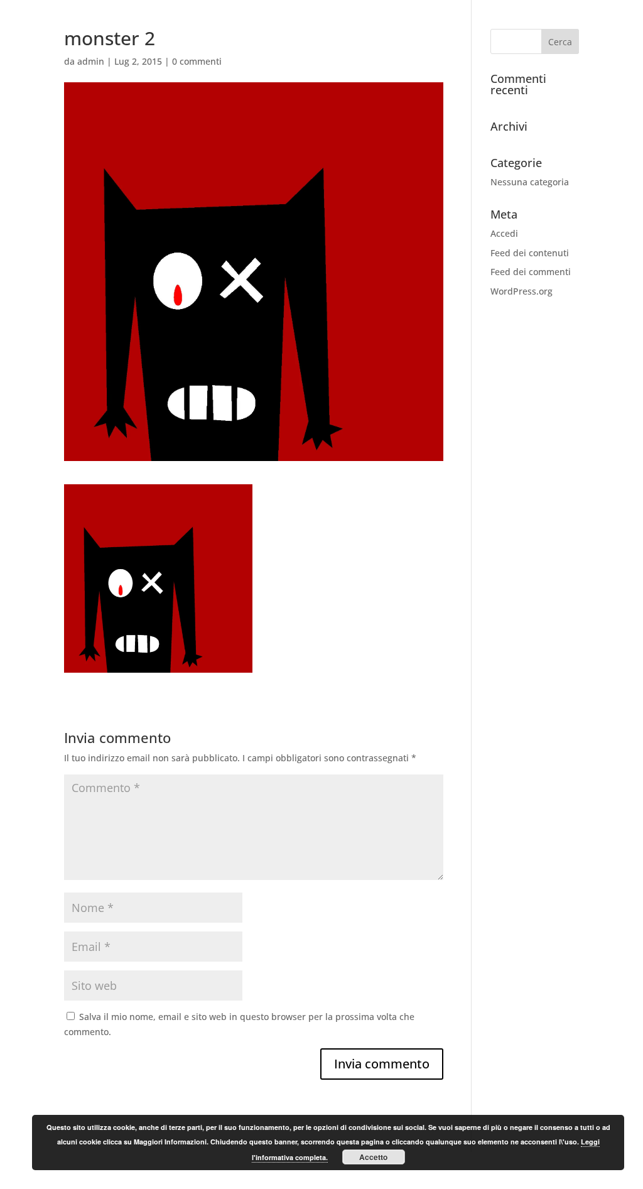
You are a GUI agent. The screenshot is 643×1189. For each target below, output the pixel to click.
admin (90, 61)
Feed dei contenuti (529, 253)
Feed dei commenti (530, 272)
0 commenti (197, 61)
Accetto (373, 1157)
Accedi (504, 233)
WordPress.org (521, 291)
